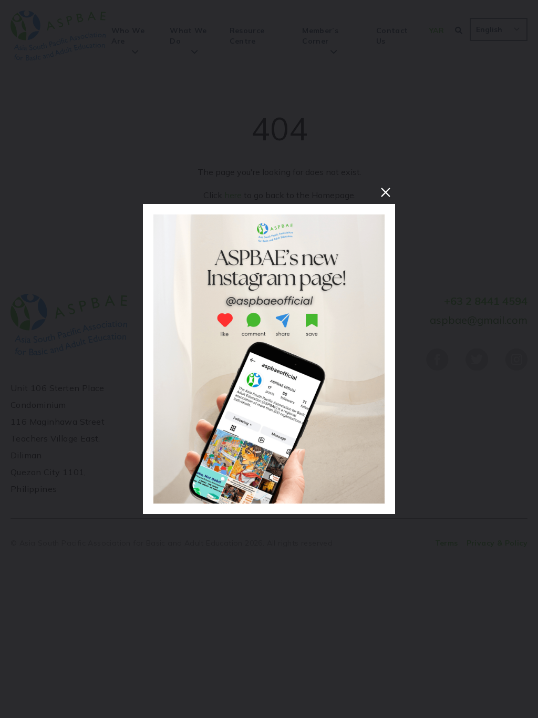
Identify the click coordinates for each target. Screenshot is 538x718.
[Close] (385, 192)
